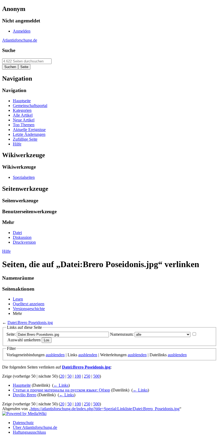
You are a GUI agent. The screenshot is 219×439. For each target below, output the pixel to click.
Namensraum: (122, 334)
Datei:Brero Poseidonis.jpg (30, 322)
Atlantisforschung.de (19, 40)
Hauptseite (22, 385)
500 (96, 376)
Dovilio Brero (24, 395)
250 (87, 376)
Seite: (11, 334)
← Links (60, 385)
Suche (8, 50)
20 (62, 376)
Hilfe (6, 251)
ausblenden (55, 355)
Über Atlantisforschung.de (35, 427)
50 (69, 376)
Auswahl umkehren (24, 340)
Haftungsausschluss (29, 432)
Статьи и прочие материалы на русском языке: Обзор (61, 390)
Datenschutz (23, 422)
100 (78, 376)
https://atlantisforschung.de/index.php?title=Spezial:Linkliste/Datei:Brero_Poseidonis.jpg (105, 408)
